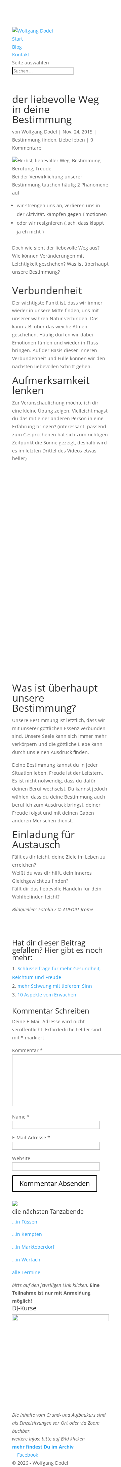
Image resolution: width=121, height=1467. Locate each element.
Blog (17, 47)
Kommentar (27, 1050)
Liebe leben (72, 140)
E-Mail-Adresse (31, 1137)
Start (17, 39)
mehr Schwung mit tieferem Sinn (54, 986)
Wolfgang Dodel (39, 131)
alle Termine (26, 1272)
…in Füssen (24, 1221)
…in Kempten (27, 1234)
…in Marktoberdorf (33, 1247)
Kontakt (20, 54)
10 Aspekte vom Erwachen (46, 994)
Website (21, 1158)
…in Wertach (26, 1259)
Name (21, 1116)
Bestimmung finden (34, 140)
